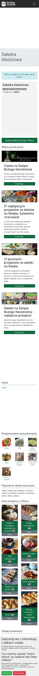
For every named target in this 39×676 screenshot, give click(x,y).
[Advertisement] (19, 28)
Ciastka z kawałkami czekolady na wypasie (9, 527)
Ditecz (4, 388)
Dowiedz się (15, 667)
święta (24, 89)
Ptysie (9, 615)
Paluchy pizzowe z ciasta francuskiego (29, 614)
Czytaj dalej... (19, 184)
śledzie (18, 89)
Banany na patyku (9, 588)
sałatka (11, 89)
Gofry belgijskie (29, 582)
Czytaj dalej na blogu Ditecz (19, 140)
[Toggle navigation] (34, 4)
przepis (5, 89)
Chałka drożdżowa (29, 525)
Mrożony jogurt (29, 554)
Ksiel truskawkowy (9, 558)
